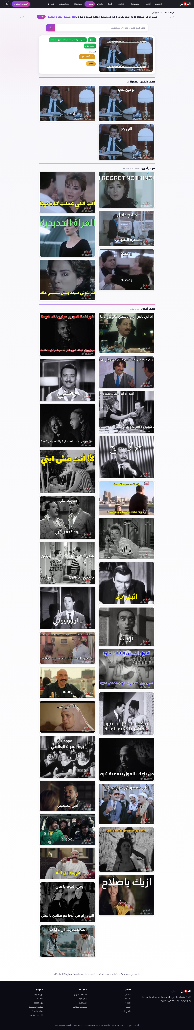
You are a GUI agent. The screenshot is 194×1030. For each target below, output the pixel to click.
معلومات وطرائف (80, 1007)
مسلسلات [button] (135, 4)
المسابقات (83, 1003)
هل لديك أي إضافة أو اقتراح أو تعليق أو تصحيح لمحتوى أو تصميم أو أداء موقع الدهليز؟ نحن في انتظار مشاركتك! (97, 974)
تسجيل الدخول (21, 4)
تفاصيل (91, 63)
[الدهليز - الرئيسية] (185, 4)
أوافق (41, 16)
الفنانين (128, 1003)
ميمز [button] (90, 4)
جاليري (100, 4)
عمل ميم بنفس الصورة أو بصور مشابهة (68, 39)
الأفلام (128, 994)
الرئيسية (158, 4)
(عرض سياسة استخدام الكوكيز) (62, 17)
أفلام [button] (148, 4)
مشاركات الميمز (80, 994)
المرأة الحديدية (87, 56)
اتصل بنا (51, 4)
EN (7, 4)
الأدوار (128, 1007)
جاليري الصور (126, 1011)
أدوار (110, 4)
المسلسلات (126, 999)
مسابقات (78, 4)
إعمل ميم (83, 999)
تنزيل (91, 39)
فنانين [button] (121, 4)
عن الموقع (64, 4)
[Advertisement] (22, 61)
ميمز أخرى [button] (89, 45)
